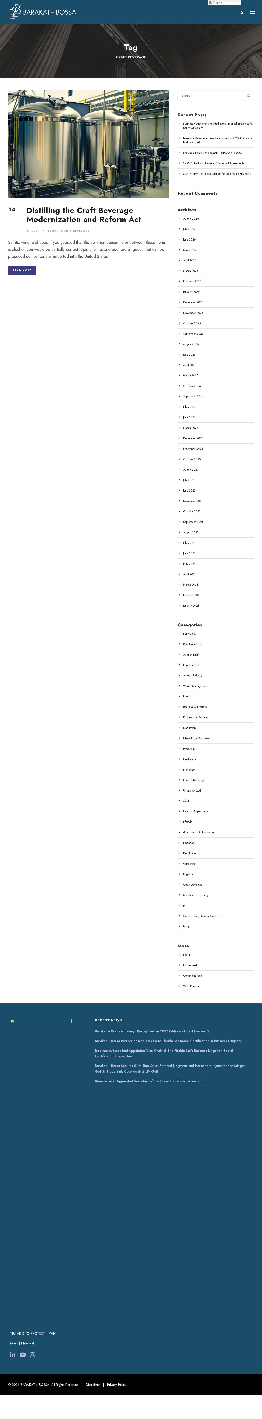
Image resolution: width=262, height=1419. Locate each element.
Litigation (188, 874)
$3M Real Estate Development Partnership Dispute (212, 153)
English (217, 2)
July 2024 (189, 407)
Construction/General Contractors (203, 916)
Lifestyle (187, 822)
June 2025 (189, 354)
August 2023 (191, 470)
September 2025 (193, 334)
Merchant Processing (195, 895)
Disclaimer (93, 1384)
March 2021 (190, 585)
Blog (52, 231)
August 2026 (191, 219)
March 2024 (190, 428)
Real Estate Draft (192, 644)
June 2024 (189, 417)
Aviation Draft (191, 654)
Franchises (189, 770)
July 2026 (189, 229)
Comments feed (192, 976)
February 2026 (192, 281)
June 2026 (189, 239)
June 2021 (189, 553)
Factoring (188, 843)
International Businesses (196, 738)
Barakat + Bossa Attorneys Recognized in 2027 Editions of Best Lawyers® (152, 1031)
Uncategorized (192, 790)
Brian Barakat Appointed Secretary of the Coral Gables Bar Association (150, 1081)
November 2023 (193, 449)
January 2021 (191, 605)
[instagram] (32, 1355)
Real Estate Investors (195, 707)
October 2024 (192, 386)
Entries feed (190, 965)
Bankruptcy (189, 634)
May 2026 (189, 250)
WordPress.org (192, 986)
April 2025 (189, 365)
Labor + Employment (195, 811)
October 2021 (191, 511)
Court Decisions (192, 885)
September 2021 (193, 522)
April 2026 (189, 260)
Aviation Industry (192, 675)
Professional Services (195, 717)
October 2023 (192, 459)
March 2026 (191, 271)
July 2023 (189, 480)
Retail (186, 696)
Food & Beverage (74, 231)
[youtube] (22, 1355)
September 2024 (193, 396)
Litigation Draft (191, 665)
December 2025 (193, 302)
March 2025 (190, 375)
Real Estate (189, 853)
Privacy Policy (116, 1384)
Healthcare (189, 759)
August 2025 (191, 344)
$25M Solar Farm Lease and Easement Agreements (213, 163)
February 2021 (192, 595)
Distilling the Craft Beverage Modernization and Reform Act (84, 215)
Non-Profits (189, 728)
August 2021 (190, 532)
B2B (35, 231)
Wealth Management (195, 686)
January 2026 (191, 292)
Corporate (189, 864)
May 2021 (189, 564)
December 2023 (193, 438)
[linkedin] (12, 1355)
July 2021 (188, 543)
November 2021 (193, 501)
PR (184, 905)
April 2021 (189, 574)
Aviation (187, 801)
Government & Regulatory (199, 832)
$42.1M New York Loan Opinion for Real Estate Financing (217, 174)
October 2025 (192, 323)
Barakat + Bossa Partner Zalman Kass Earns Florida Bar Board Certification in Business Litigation (169, 1041)
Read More (22, 270)
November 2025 (193, 313)
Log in (187, 955)
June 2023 (189, 490)
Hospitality (189, 749)
